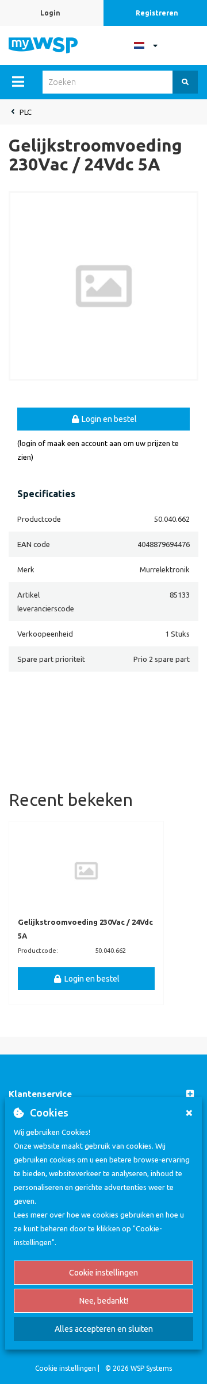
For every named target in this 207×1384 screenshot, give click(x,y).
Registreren (157, 13)
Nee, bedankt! (103, 1300)
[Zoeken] (185, 82)
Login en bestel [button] (108, 419)
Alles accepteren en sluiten (104, 1328)
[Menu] (18, 81)
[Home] (43, 44)
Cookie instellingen (103, 1272)
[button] (103, 1094)
